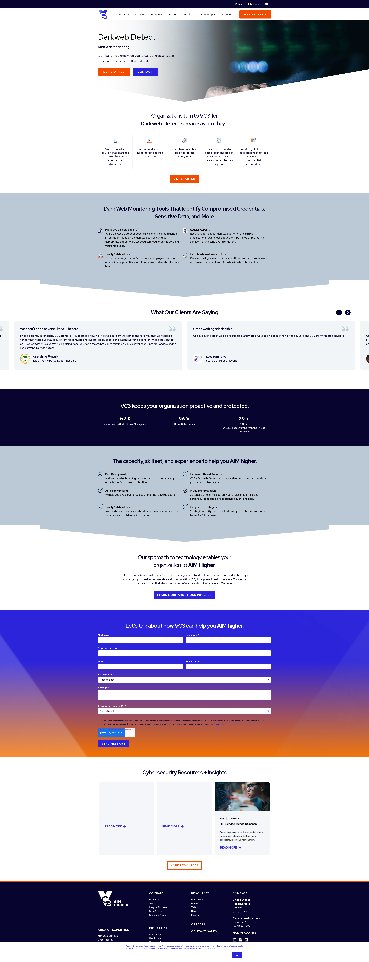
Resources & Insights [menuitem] (180, 14)
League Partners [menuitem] (158, 907)
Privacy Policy (211, 948)
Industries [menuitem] (157, 14)
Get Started (255, 14)
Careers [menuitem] (226, 14)
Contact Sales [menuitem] (204, 931)
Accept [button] (237, 955)
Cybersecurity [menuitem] (105, 939)
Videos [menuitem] (194, 907)
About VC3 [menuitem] (122, 14)
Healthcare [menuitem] (155, 938)
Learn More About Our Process (184, 595)
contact (145, 71)
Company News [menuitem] (157, 915)
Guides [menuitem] (195, 903)
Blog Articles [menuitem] (198, 899)
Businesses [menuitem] (155, 934)
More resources (184, 865)
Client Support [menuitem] (207, 14)
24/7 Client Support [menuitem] (252, 3)
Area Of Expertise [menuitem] (113, 929)
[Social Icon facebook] (239, 940)
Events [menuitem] (195, 915)
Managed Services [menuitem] (108, 936)
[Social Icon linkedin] (235, 940)
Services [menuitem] (140, 14)
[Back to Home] (103, 14)
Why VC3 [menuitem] (154, 899)
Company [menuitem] (156, 893)
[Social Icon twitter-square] (245, 940)
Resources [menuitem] (200, 893)
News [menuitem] (194, 911)
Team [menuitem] (152, 903)
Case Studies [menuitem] (156, 911)
